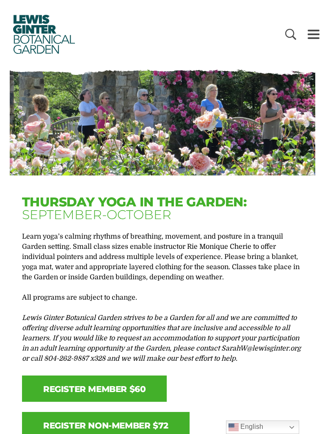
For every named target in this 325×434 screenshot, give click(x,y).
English (251, 426)
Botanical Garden (42, 34)
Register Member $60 (94, 389)
